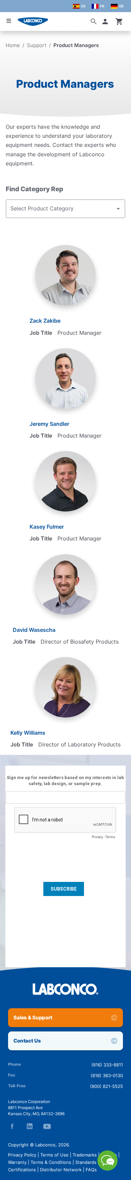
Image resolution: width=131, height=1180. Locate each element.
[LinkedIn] (30, 1126)
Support (36, 45)
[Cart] (119, 21)
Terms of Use (54, 1154)
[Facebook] (12, 1126)
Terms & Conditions (51, 1162)
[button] (106, 21)
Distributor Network (61, 1169)
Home (13, 45)
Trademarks (85, 1154)
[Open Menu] (9, 21)
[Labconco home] (65, 989)
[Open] (118, 208)
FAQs (91, 1169)
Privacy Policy (22, 1154)
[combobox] (60, 208)
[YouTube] (47, 1126)
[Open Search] (94, 21)
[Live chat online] (107, 1168)
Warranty (17, 1162)
